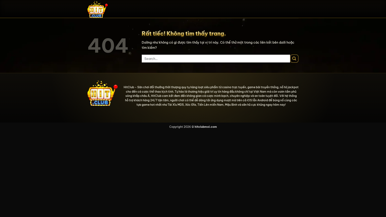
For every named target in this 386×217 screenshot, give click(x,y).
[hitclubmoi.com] (107, 9)
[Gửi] (294, 58)
